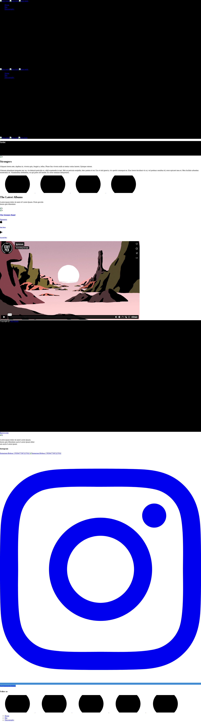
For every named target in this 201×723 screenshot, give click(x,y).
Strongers (3, 219)
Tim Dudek (14, 321)
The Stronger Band (7, 215)
